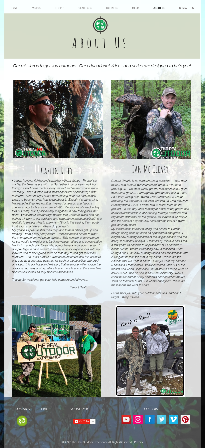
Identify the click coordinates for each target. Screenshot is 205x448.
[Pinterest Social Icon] (185, 419)
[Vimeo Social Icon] (173, 419)
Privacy (138, 442)
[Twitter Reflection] (161, 419)
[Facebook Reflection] (150, 419)
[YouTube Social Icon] (126, 419)
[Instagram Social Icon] (138, 419)
